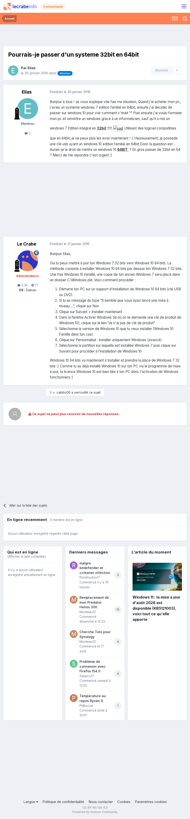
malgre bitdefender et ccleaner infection (94, 568)
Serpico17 (86, 676)
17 (36, 285)
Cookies (123, 802)
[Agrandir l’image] (118, 128)
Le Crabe (26, 244)
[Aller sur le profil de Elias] (13, 70)
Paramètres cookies (151, 802)
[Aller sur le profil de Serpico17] (74, 664)
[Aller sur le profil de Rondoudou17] (74, 565)
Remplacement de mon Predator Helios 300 (94, 602)
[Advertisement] (95, 35)
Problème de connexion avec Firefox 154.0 (92, 666)
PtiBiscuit (86, 706)
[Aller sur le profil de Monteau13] (74, 600)
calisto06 (63, 392)
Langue (29, 802)
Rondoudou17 (89, 577)
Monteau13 (87, 612)
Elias (32, 68)
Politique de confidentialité (63, 802)
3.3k (24, 285)
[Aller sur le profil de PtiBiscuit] (74, 698)
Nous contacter (101, 802)
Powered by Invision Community (95, 812)
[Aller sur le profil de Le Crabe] (27, 260)
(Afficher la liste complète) (26, 556)
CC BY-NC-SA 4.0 (95, 807)
